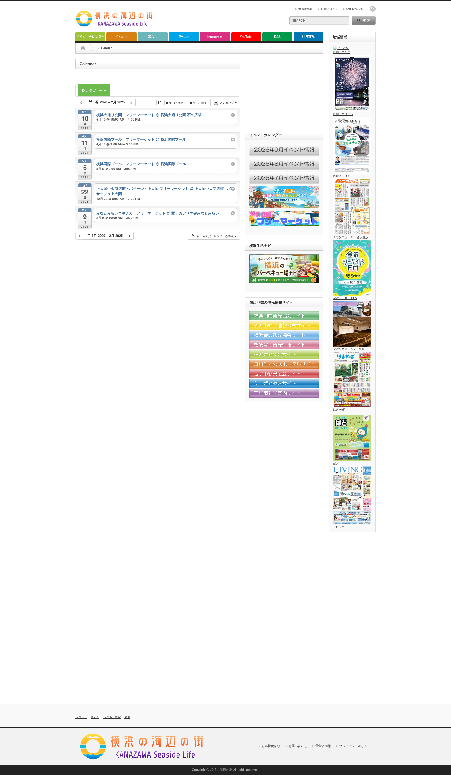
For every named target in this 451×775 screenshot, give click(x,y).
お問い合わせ (329, 8)
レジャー (81, 717)
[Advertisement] (220, 17)
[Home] (83, 48)
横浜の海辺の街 (221, 770)
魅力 (127, 717)
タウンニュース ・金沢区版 (350, 237)
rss (373, 9)
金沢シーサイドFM (345, 298)
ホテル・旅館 (112, 717)
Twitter (184, 37)
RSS (277, 37)
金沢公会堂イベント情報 (349, 348)
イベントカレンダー (90, 37)
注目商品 (308, 37)
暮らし (152, 37)
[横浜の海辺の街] (114, 25)
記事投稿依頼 (354, 8)
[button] (213, 236)
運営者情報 (305, 8)
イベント (121, 37)
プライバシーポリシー (354, 746)
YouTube (246, 37)
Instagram (215, 37)
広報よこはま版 (343, 114)
